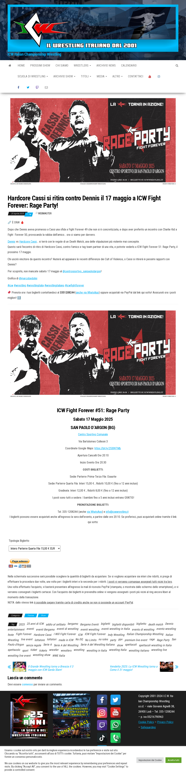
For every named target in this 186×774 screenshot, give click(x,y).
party (113, 640)
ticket (33, 650)
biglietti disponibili (123, 624)
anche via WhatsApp (87, 292)
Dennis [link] (11, 241)
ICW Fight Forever (95, 634)
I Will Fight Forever (65, 634)
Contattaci (135, 76)
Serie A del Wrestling (66, 645)
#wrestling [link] (20, 285)
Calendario (129, 65)
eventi (30, 629)
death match (155, 624)
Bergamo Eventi (89, 624)
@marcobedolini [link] (28, 278)
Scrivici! (46, 87)
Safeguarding (148, 727)
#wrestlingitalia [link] (35, 285)
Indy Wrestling (116, 634)
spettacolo (14, 650)
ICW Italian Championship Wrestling (34, 54)
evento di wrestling (143, 629)
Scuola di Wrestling (32, 76)
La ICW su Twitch (37, 87)
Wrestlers (81, 65)
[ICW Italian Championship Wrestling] (10, 65)
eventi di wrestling (67, 629)
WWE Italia (58, 655)
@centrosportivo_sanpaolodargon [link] (82, 271)
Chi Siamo (62, 65)
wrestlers (66, 650)
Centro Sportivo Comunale (93, 434)
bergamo (73, 623)
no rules (103, 639)
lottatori (51, 639)
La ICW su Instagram (159, 76)
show (120, 645)
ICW (80, 634)
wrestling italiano (139, 650)
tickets (43, 650)
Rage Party (163, 640)
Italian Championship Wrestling (145, 634)
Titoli (85, 76)
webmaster (45, 213)
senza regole (33, 645)
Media (101, 76)
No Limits (90, 640)
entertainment (16, 629)
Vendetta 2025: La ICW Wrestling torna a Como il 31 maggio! (133, 668)
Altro (116, 76)
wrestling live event (19, 655)
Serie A (47, 644)
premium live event (136, 640)
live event (26, 639)
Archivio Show (63, 76)
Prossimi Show (40, 65)
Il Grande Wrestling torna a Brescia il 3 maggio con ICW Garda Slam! (50, 668)
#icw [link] (10, 285)
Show (43, 615)
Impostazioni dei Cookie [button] (150, 760)
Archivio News (106, 65)
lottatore (40, 640)
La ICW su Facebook (19, 87)
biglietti (105, 623)
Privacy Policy (165, 722)
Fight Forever (23, 634)
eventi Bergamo (45, 629)
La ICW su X (28, 87)
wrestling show (41, 655)
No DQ (79, 639)
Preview (30, 615)
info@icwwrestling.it (117, 511)
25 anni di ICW (35, 623)
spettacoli (131, 644)
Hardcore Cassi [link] (28, 241)
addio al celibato (55, 624)
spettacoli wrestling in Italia (155, 645)
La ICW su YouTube (150, 76)
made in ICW (65, 640)
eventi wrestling (89, 629)
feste (11, 634)
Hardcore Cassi (42, 634)
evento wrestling (166, 629)
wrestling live (159, 650)
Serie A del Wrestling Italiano (97, 644)
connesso (27, 684)
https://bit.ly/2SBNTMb (107, 448)
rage (152, 639)
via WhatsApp (94, 511)
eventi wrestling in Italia (115, 629)
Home (21, 65)
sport (25, 650)
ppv (120, 639)
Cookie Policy (146, 722)
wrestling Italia (117, 650)
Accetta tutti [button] (173, 760)
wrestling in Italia (96, 650)
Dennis (169, 623)
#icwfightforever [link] (74, 285)
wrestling (79, 650)
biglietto (141, 623)
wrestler (53, 650)
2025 (22, 624)
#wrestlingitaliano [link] (54, 285)
